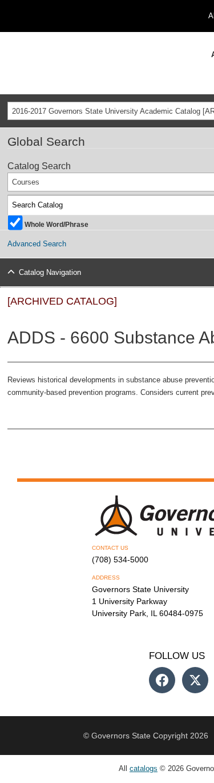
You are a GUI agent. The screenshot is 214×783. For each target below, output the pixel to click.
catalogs (144, 768)
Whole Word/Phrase (56, 224)
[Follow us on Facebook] (162, 680)
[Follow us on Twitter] (195, 680)
